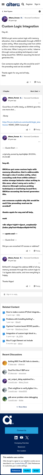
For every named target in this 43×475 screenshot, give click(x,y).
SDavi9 (18, 322)
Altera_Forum (14, 18)
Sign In (37, 4)
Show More (23, 407)
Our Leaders (21, 451)
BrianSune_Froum (21, 329)
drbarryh (21, 364)
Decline (27, 471)
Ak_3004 (20, 336)
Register (29, 4)
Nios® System (8, 11)
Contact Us (21, 430)
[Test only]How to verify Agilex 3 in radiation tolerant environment (22, 388)
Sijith (18, 315)
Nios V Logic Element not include (19, 340)
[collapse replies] (21, 96)
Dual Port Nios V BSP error (18, 370)
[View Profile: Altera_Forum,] (4, 381)
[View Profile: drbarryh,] (4, 363)
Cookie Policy (20, 463)
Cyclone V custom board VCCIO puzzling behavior (22, 326)
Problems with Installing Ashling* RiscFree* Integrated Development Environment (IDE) (20, 319)
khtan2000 (23, 391)
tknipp (21, 400)
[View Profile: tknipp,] (4, 399)
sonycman (22, 373)
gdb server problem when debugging (23, 397)
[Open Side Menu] (3, 4)
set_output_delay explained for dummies (20, 379)
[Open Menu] (39, 11)
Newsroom (21, 447)
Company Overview (21, 443)
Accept (36, 471)
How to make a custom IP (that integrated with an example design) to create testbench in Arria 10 (23, 312)
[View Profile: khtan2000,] (4, 390)
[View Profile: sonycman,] (4, 372)
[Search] (22, 4)
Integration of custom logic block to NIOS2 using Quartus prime (20, 333)
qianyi (20, 343)
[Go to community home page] (13, 4)
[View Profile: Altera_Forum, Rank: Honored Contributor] (5, 19)
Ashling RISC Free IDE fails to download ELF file (24, 361)
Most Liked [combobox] (35, 91)
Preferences (16, 471)
